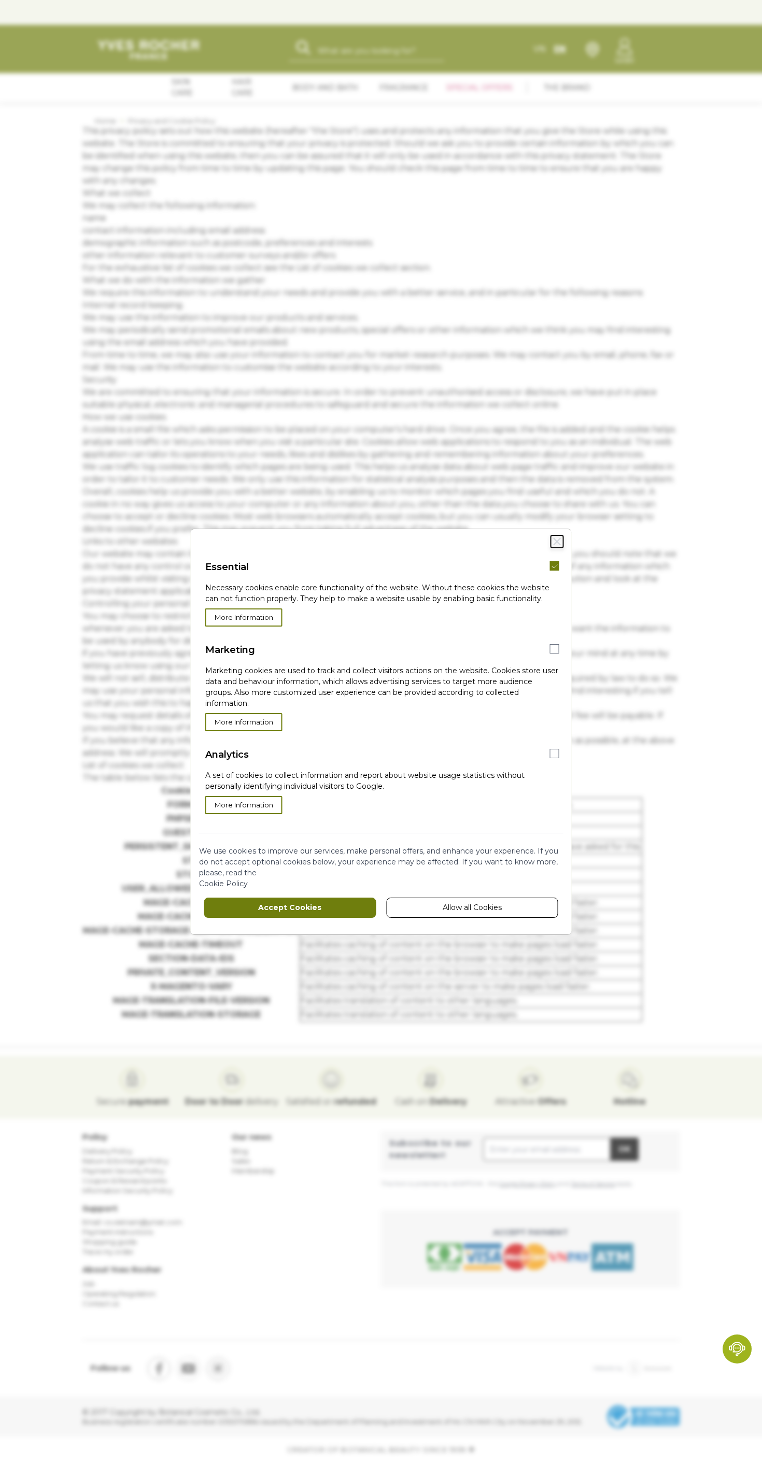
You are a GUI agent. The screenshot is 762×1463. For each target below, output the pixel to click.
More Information (244, 617)
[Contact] (737, 1348)
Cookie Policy (223, 883)
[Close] (557, 541)
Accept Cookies (289, 907)
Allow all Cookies (472, 907)
